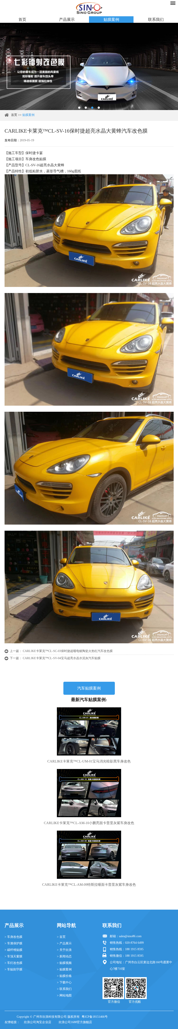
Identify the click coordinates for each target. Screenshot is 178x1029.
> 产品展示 (64, 943)
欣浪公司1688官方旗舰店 (75, 1022)
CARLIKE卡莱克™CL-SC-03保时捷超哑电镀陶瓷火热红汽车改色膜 (68, 651)
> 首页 (61, 936)
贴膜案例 (111, 19)
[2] (86, 108)
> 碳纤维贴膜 (13, 950)
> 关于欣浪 (64, 950)
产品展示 (67, 19)
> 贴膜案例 (64, 969)
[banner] (79, 108)
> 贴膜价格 (64, 976)
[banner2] (99, 108)
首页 (22, 19)
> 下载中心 (64, 982)
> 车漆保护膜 (13, 943)
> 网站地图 (64, 995)
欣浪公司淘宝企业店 (37, 1022)
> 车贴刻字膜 (13, 969)
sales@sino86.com (130, 936)
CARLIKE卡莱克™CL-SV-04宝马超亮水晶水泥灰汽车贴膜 (62, 658)
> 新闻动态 (64, 956)
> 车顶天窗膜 (13, 956)
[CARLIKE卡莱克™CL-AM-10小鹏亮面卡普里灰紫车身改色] (89, 793)
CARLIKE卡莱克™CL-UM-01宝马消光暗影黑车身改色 (89, 761)
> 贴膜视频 (64, 963)
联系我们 (156, 19)
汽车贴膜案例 (89, 688)
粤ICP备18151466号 (95, 1016)
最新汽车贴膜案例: (89, 699)
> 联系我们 (64, 989)
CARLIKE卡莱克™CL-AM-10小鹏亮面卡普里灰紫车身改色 (89, 823)
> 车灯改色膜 (13, 963)
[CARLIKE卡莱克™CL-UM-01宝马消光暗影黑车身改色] (89, 731)
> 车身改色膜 (13, 936)
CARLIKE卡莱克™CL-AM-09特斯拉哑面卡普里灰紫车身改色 (89, 884)
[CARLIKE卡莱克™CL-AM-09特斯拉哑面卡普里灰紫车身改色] (89, 855)
